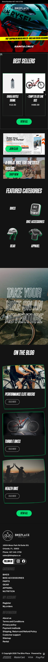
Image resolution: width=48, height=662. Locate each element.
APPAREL (35, 246)
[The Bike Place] (16, 9)
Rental (6, 641)
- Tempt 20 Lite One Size (35, 98)
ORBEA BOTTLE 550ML (13, 98)
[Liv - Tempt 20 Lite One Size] (35, 83)
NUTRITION (9, 591)
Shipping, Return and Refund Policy (20, 631)
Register (7, 603)
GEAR (12, 246)
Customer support (12, 635)
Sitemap (7, 638)
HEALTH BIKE (11, 488)
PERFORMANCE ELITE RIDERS (20, 394)
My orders (8, 606)
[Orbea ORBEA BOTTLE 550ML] (13, 83)
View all (24, 122)
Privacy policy (9, 625)
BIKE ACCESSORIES (35, 222)
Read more (12, 401)
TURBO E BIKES (13, 441)
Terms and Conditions (13, 621)
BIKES (12, 208)
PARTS (6, 581)
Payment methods (11, 628)
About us (7, 618)
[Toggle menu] (42, 9)
